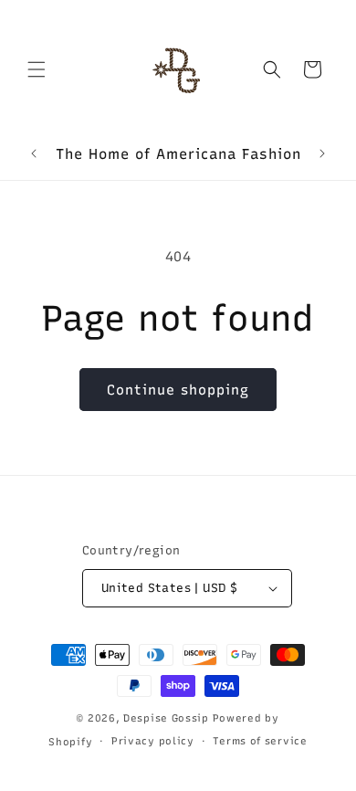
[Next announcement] (322, 153)
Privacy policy (152, 741)
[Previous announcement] (34, 153)
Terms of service (260, 741)
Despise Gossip (166, 718)
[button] (36, 69)
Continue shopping (178, 390)
